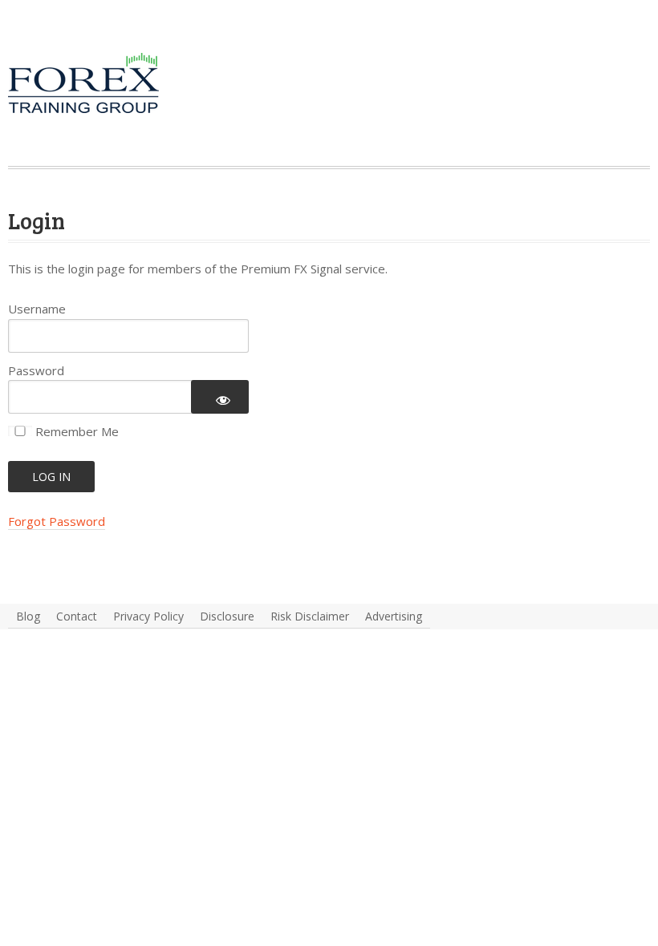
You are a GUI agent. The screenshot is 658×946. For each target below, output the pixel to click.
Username (37, 309)
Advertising (393, 616)
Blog (28, 616)
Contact (76, 616)
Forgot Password (56, 521)
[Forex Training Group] (104, 51)
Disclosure (227, 616)
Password (36, 370)
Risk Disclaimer (309, 616)
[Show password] (220, 397)
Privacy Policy (148, 616)
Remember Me (75, 431)
